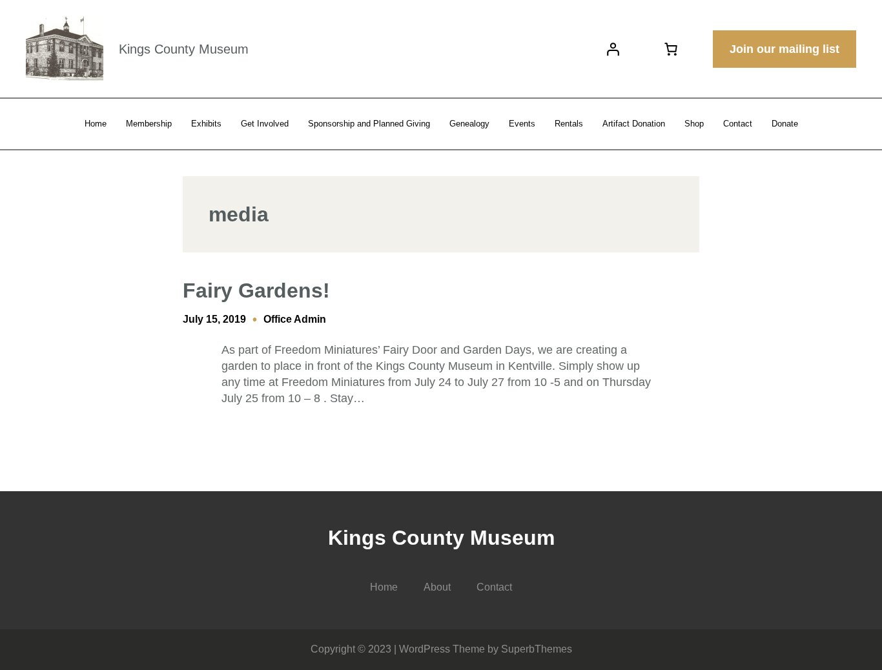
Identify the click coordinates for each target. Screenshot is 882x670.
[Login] (613, 49)
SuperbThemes (536, 649)
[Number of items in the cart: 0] (671, 49)
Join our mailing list (784, 49)
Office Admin (294, 319)
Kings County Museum (184, 49)
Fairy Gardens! (256, 290)
